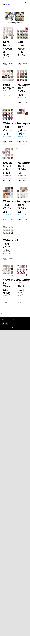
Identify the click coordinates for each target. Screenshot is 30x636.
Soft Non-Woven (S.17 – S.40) (22, 48)
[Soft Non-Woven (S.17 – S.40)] (22, 33)
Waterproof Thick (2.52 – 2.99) (10, 245)
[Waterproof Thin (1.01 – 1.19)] (22, 75)
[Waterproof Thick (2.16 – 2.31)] (8, 192)
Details (11, 63)
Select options (5, 64)
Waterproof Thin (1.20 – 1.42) (10, 128)
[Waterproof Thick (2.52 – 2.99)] (8, 231)
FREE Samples (8, 86)
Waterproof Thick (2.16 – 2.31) (10, 206)
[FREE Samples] (8, 75)
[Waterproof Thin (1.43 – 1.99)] (22, 114)
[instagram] (6, 323)
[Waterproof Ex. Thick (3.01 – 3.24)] (8, 270)
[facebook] (3, 323)
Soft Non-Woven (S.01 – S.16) (7, 48)
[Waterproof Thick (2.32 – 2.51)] (22, 192)
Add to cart (5, 96)
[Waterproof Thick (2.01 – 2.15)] (22, 154)
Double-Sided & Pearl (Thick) (8, 168)
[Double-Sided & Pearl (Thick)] (8, 154)
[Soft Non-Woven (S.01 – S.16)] (8, 33)
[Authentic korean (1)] (8, 3)
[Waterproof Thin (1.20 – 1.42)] (8, 114)
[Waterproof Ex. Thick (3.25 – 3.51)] (22, 270)
